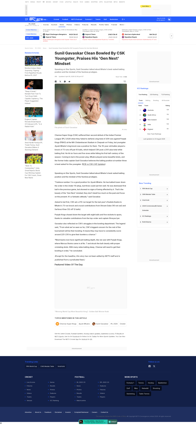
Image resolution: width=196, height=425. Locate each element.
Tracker (114, 25)
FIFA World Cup (147, 188)
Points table (104, 25)
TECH (81, 2)
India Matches (31, 34)
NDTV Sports (59, 336)
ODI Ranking (154, 94)
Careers (94, 412)
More (122, 25)
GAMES (87, 2)
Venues (29, 400)
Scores (46, 25)
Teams (29, 397)
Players (52, 397)
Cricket (56, 19)
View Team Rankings (154, 134)
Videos (77, 25)
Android (84, 339)
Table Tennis (144, 394)
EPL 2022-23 (104, 382)
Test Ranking (142, 94)
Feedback (48, 412)
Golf (105, 19)
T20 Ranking (165, 94)
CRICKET (55, 2)
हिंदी (43, 2)
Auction (54, 25)
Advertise (28, 412)
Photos (69, 25)
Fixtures (85, 25)
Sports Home (29, 48)
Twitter (94, 336)
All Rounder (166, 100)
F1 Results (118, 334)
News (62, 25)
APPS (101, 2)
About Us (38, 412)
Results (94, 25)
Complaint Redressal (81, 412)
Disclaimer (58, 412)
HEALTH (75, 2)
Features (53, 393)
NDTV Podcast (76, 19)
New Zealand (152, 120)
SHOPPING (94, 2)
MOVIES (48, 2)
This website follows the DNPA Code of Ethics (111, 416)
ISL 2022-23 (81, 382)
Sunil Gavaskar (102, 324)
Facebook (76, 336)
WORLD (32, 2)
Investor (68, 412)
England (150, 129)
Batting (148, 100)
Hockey (151, 383)
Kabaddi (145, 388)
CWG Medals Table (148, 194)
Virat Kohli (145, 200)
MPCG (116, 2)
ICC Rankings (146, 216)
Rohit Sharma (146, 222)
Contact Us (104, 412)
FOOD (61, 2)
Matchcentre (81, 400)
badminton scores (107, 334)
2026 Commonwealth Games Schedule (152, 208)
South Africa (152, 115)
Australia (151, 110)
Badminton (114, 19)
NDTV (27, 2)
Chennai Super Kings (68, 324)
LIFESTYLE (68, 2)
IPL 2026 (32, 24)
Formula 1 (88, 19)
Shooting (156, 388)
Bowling (156, 100)
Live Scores (31, 382)
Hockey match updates (92, 334)
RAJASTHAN (108, 2)
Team (141, 100)
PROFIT (39, 2)
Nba (136, 388)
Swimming (131, 394)
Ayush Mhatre (84, 324)
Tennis (97, 19)
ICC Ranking (54, 400)
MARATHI (122, 2)
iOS (91, 339)
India (149, 124)
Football (65, 19)
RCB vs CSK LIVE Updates (94, 164)
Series (52, 382)
